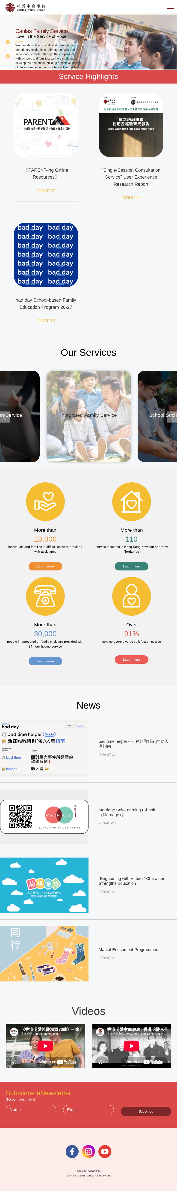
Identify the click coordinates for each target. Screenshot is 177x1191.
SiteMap (81, 1170)
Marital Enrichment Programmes (128, 949)
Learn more (45, 566)
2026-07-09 (131, 198)
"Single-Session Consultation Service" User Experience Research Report (131, 177)
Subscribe (146, 1111)
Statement (94, 1170)
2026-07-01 (45, 321)
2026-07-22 (45, 191)
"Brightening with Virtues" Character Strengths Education (131, 881)
